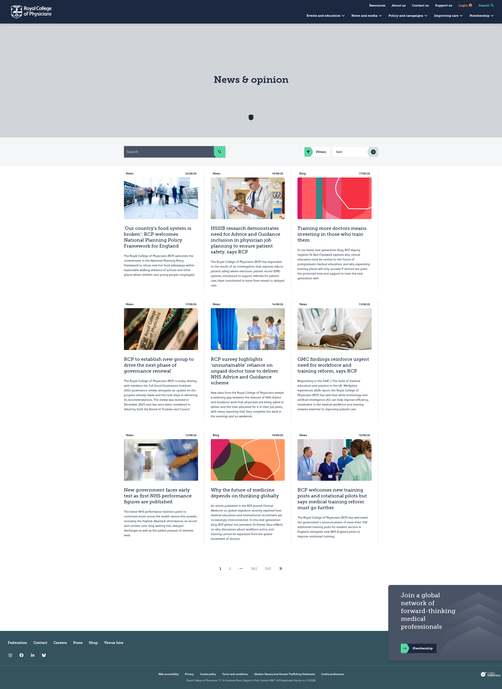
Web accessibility (168, 674)
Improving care (446, 15)
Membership (479, 15)
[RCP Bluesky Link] (43, 655)
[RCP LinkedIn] (32, 655)
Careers (60, 643)
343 (268, 569)
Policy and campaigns (406, 15)
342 (254, 569)
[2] (281, 568)
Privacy (189, 674)
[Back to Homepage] (28, 12)
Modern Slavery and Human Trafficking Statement (284, 674)
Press (78, 643)
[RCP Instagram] (10, 655)
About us (399, 5)
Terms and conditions (235, 674)
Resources (377, 5)
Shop (93, 643)
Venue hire (113, 643)
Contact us (420, 5)
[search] (220, 151)
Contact (40, 643)
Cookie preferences (332, 674)
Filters (321, 152)
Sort (339, 152)
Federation (17, 643)
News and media (364, 15)
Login (463, 5)
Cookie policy (208, 674)
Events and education (323, 15)
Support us (443, 5)
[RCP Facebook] (21, 655)
